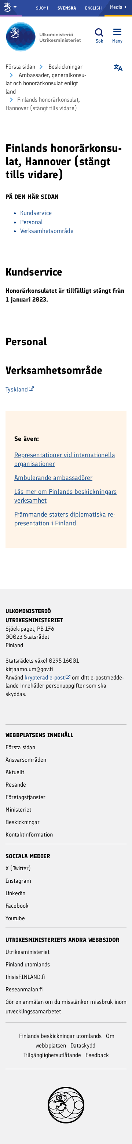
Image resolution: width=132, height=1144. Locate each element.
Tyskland (17, 389)
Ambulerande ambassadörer (53, 478)
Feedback (97, 1055)
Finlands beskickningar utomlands (60, 1035)
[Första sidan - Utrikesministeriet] (46, 37)
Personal (31, 222)
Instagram (18, 880)
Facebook (17, 905)
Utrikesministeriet (28, 951)
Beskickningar (64, 66)
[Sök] (99, 32)
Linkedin (15, 893)
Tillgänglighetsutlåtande (52, 1055)
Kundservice (36, 212)
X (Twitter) (18, 868)
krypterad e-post (45, 677)
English (93, 8)
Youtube (15, 918)
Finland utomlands (28, 964)
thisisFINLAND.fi (25, 976)
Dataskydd (82, 1045)
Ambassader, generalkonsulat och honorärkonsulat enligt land (46, 83)
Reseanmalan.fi (24, 989)
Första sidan (20, 66)
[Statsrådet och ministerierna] (11, 8)
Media (117, 7)
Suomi (42, 8)
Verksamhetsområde (46, 230)
